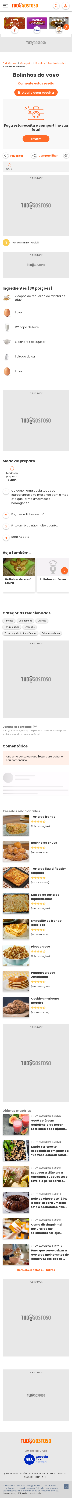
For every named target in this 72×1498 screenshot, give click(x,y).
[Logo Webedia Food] (36, 1459)
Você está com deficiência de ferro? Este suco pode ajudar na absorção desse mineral (48, 1125)
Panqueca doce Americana (43, 975)
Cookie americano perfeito (45, 1001)
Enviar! (36, 139)
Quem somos (10, 1473)
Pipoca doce (40, 947)
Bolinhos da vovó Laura (18, 581)
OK (66, 1486)
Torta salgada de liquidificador (20, 633)
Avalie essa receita (38, 92)
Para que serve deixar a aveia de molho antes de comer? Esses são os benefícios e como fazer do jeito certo (50, 1255)
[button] (66, 27)
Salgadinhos (25, 620)
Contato (40, 1477)
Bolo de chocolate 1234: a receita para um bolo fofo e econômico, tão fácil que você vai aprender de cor (49, 1203)
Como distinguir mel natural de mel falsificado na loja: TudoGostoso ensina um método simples (50, 1229)
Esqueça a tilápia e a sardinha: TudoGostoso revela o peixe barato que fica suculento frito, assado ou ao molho (49, 1177)
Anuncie (29, 1477)
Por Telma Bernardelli (25, 242)
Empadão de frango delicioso (46, 923)
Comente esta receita (36, 83)
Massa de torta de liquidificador (45, 897)
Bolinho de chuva (51, 633)
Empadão (30, 627)
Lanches (9, 620)
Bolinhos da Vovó (52, 579)
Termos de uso (58, 1473)
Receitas (40, 63)
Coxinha (42, 620)
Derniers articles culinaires (36, 1270)
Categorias (26, 63)
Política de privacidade (34, 1473)
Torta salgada (12, 627)
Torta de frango (43, 817)
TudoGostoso (10, 63)
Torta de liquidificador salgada (48, 871)
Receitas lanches (57, 63)
